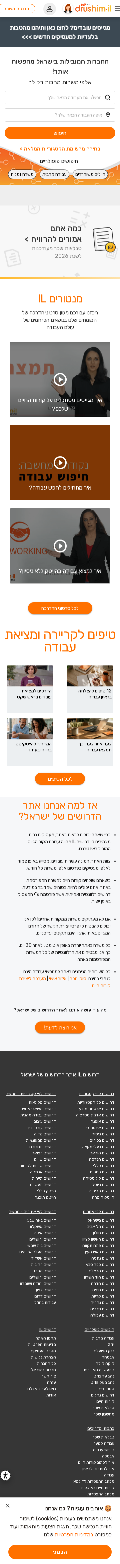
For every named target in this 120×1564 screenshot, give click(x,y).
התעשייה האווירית (99, 1370)
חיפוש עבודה (103, 1449)
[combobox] (60, 97)
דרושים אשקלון (43, 1226)
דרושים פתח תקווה (98, 1245)
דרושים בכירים (102, 1140)
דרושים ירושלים (42, 1239)
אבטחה (108, 1357)
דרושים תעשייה (43, 1184)
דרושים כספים (102, 1172)
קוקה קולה (105, 1363)
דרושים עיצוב (45, 1121)
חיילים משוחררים (90, 174)
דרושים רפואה (44, 1153)
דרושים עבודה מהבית (38, 1115)
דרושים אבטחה (43, 1172)
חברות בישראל (43, 1370)
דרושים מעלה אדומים (37, 1252)
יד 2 (111, 1344)
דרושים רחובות (43, 1264)
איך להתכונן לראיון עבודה (98, 1471)
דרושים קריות (102, 1296)
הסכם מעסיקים (43, 1351)
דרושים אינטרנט (100, 1127)
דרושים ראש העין (99, 1252)
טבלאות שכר (103, 1407)
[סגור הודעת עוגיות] (7, 1507)
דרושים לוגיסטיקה (98, 1178)
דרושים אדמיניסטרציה (95, 1115)
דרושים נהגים (102, 1395)
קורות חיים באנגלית (97, 1487)
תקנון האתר (46, 1338)
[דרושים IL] (93, 8)
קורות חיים (105, 1401)
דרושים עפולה (102, 1315)
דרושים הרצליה (101, 1271)
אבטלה (108, 1456)
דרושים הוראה (102, 1153)
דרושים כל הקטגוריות (95, 1102)
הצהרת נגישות (43, 1357)
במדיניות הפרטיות (74, 1534)
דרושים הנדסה (101, 1159)
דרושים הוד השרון (99, 1277)
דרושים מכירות (101, 1191)
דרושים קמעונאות (41, 1140)
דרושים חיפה (103, 1290)
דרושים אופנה (102, 1121)
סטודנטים (106, 1388)
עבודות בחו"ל (45, 1302)
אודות (51, 1395)
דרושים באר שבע (41, 1220)
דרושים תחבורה (42, 1146)
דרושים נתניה (102, 1258)
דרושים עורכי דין (42, 1127)
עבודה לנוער (103, 1443)
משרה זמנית (22, 174)
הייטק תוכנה (45, 1197)
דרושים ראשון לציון (98, 1239)
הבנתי (60, 1552)
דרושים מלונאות (42, 1102)
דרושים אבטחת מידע (96, 1108)
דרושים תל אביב (100, 1226)
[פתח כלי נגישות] (5, 1475)
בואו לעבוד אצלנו (41, 1388)
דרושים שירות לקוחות (37, 1165)
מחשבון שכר (103, 1414)
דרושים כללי (103, 1165)
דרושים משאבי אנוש (39, 1108)
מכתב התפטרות (100, 1494)
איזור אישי (58, 978)
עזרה (51, 1382)
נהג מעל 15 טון (101, 1382)
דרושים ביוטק (103, 1184)
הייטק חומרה (103, 1197)
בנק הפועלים (103, 1351)
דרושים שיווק (45, 1159)
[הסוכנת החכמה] (68, 8)
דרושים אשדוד (43, 1258)
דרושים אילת (45, 1233)
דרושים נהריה (102, 1302)
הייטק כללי (46, 1191)
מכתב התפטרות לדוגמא (93, 1481)
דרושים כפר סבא (100, 1264)
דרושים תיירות (44, 1178)
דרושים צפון (46, 1290)
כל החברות (46, 1363)
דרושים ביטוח (103, 1134)
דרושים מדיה (45, 1134)
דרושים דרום (45, 1296)
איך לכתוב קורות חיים (96, 1462)
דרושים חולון (103, 1233)
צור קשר (48, 1376)
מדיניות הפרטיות (42, 1344)
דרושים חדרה (102, 1283)
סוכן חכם (78, 978)
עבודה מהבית (54, 174)
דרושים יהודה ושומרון (38, 1283)
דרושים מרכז (45, 1271)
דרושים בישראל (101, 1220)
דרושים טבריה (102, 1309)
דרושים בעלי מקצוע (97, 1146)
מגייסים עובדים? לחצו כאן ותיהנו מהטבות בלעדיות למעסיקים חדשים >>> (60, 32)
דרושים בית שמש (41, 1245)
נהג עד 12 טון (103, 1376)
